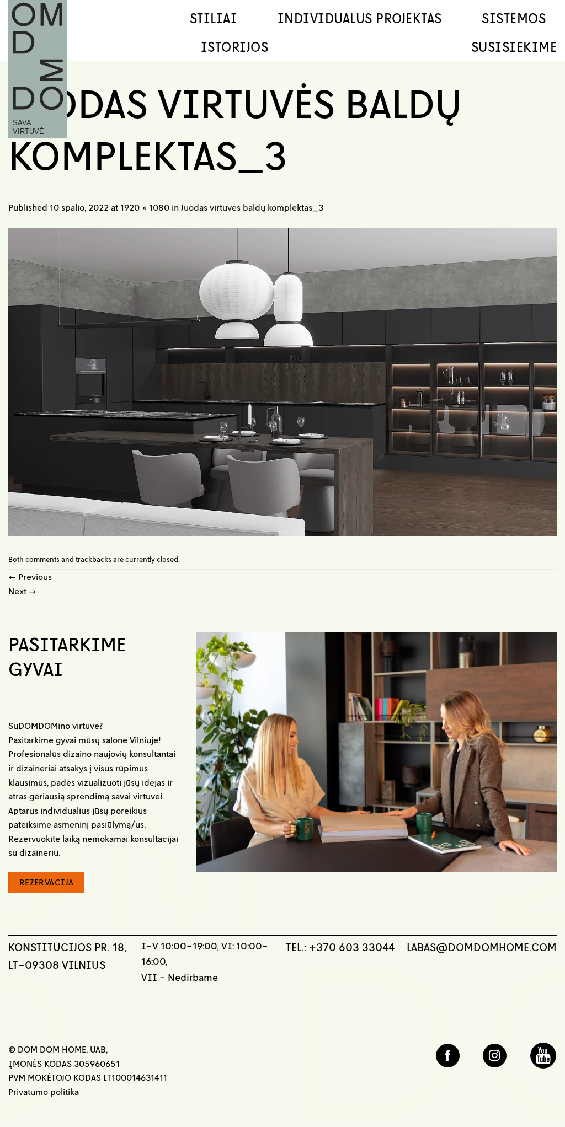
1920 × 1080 (144, 207)
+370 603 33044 (352, 946)
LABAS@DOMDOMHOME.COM (482, 946)
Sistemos (514, 18)
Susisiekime (514, 47)
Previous (30, 576)
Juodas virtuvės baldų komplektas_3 (252, 207)
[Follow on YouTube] (543, 1055)
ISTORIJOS (234, 47)
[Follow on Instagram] (495, 1055)
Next (22, 591)
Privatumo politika (43, 1091)
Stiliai (213, 18)
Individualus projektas (360, 18)
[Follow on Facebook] (448, 1055)
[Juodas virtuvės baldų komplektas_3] (282, 381)
